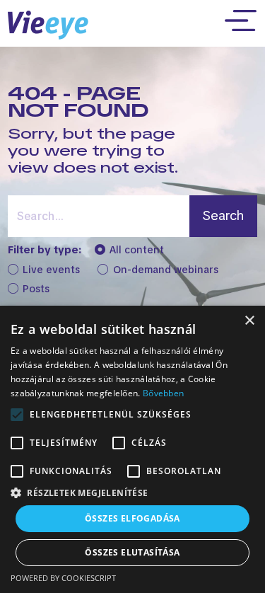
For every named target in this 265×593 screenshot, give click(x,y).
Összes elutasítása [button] (132, 552)
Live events (51, 270)
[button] (132, 492)
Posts (36, 289)
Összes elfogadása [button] (132, 518)
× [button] (249, 321)
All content (137, 250)
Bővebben (163, 393)
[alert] (132, 449)
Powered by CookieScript (63, 577)
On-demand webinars (165, 270)
